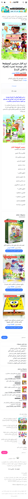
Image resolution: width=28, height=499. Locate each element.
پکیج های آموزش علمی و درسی (17, 353)
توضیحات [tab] (14, 86)
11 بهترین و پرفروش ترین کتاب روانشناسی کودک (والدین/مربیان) (9, 419)
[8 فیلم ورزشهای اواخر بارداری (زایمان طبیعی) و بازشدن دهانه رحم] (22, 441)
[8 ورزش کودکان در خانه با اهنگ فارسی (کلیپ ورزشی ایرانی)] (22, 434)
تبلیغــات (17, 469)
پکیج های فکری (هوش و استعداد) (17, 363)
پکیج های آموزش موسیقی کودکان (17, 356)
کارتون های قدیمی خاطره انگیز (16, 351)
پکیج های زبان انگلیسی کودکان (17, 360)
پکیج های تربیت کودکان (19, 358)
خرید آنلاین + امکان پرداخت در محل (14, 251)
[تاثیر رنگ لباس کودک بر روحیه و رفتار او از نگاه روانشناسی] (22, 427)
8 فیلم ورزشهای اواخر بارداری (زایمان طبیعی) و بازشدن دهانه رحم (9, 440)
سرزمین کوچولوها (17, 80)
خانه (24, 16)
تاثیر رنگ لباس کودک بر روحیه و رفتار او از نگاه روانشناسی (10, 426)
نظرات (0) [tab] (14, 91)
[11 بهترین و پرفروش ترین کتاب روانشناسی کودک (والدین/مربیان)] (22, 421)
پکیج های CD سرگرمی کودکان (14, 16)
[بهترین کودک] (14, 2)
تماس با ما (11, 469)
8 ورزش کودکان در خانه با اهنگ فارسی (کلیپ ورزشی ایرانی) (10, 433)
